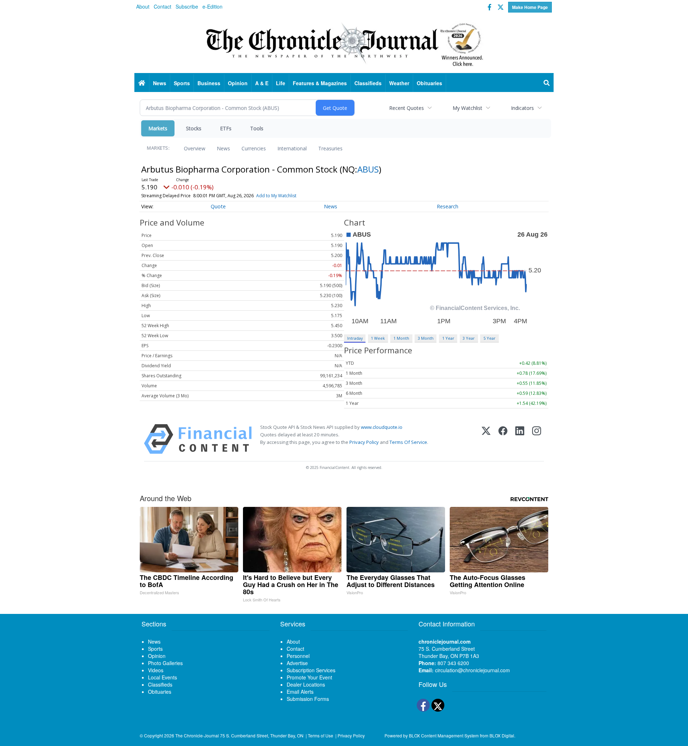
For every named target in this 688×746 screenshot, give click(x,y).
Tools (256, 128)
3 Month (426, 338)
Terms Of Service (408, 442)
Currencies (254, 148)
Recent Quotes (406, 108)
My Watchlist (467, 108)
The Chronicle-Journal (197, 735)
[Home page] (344, 43)
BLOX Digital (501, 735)
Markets (157, 128)
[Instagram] (536, 439)
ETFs (225, 128)
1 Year (448, 338)
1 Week (378, 338)
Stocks (193, 128)
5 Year (489, 338)
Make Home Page (530, 7)
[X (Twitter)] (486, 439)
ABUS (368, 169)
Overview (194, 148)
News (223, 148)
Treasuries (330, 148)
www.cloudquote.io (381, 427)
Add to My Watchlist (276, 196)
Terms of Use (320, 735)
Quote (218, 206)
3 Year (469, 338)
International (292, 148)
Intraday (355, 338)
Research (447, 206)
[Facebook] (503, 439)
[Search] (547, 83)
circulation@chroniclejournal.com (472, 670)
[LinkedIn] (519, 439)
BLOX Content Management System (444, 735)
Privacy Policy (364, 442)
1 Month (401, 338)
